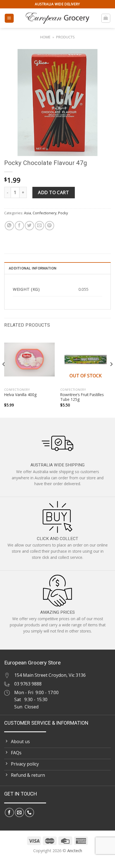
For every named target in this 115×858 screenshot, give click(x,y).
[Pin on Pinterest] (49, 225)
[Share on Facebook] (19, 225)
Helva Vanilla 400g (20, 394)
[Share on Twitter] (29, 225)
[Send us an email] (19, 812)
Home (45, 36)
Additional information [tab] (33, 268)
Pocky (63, 212)
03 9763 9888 (28, 684)
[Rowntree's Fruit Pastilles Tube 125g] (85, 359)
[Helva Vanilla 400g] (29, 359)
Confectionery (44, 212)
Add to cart (53, 192)
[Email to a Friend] (39, 225)
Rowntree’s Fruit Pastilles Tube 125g (82, 397)
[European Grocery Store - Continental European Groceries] (57, 18)
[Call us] (29, 812)
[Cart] (106, 18)
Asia (27, 212)
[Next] (111, 375)
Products (65, 36)
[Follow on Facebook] (9, 812)
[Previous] (4, 375)
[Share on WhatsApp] (9, 225)
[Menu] (9, 18)
